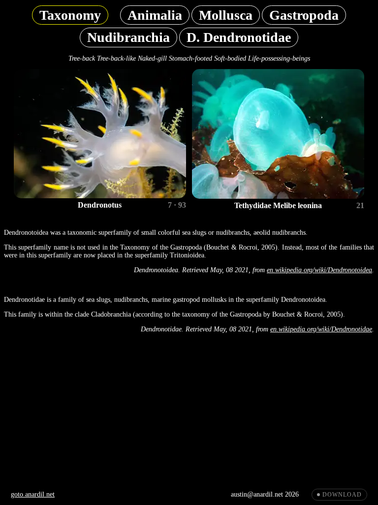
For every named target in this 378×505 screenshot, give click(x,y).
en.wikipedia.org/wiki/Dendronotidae (321, 329)
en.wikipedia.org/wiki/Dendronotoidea (319, 270)
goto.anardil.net (33, 494)
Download (342, 494)
